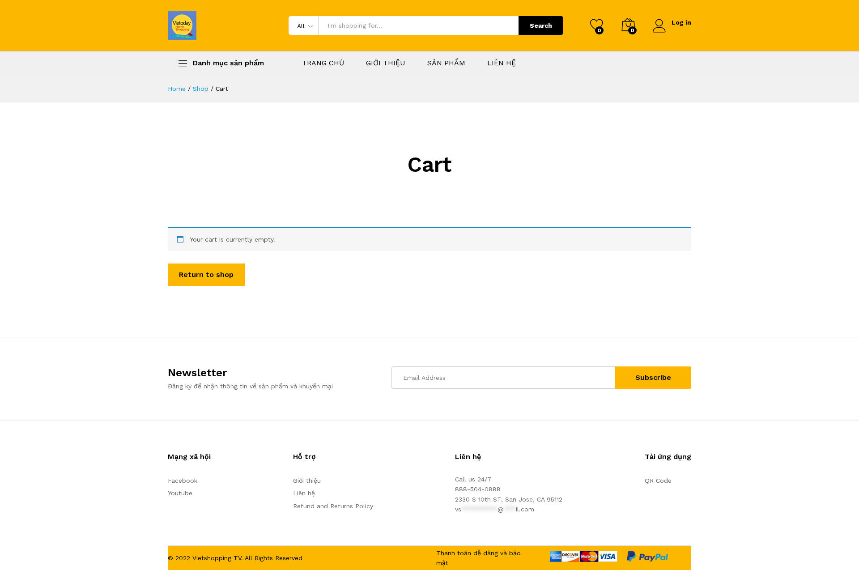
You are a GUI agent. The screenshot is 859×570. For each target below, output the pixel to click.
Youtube (180, 493)
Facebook (182, 480)
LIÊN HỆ (501, 63)
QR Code (658, 480)
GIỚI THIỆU (385, 63)
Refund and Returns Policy (333, 506)
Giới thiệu (307, 480)
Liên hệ (304, 493)
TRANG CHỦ (323, 63)
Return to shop (206, 274)
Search (541, 25)
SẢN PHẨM (446, 63)
